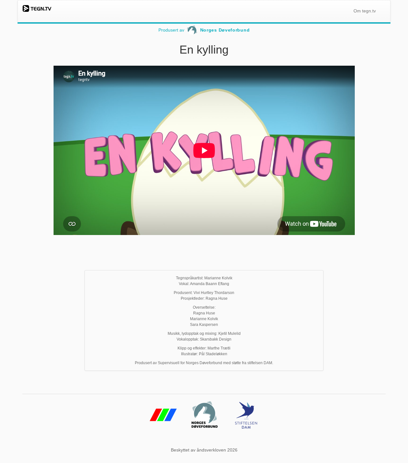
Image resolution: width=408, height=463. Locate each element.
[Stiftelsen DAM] (246, 427)
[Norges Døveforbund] (205, 427)
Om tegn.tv (364, 10)
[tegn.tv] (37, 8)
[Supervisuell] (163, 427)
